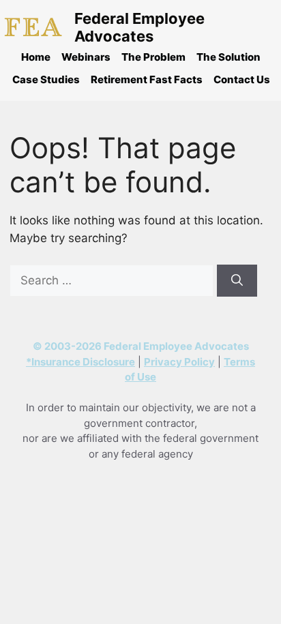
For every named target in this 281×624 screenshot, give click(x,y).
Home (35, 56)
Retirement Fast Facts (147, 79)
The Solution (228, 56)
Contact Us (241, 79)
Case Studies (46, 79)
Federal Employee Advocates (139, 27)
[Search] (237, 281)
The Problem (153, 56)
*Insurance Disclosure (80, 361)
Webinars (85, 56)
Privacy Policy (179, 361)
